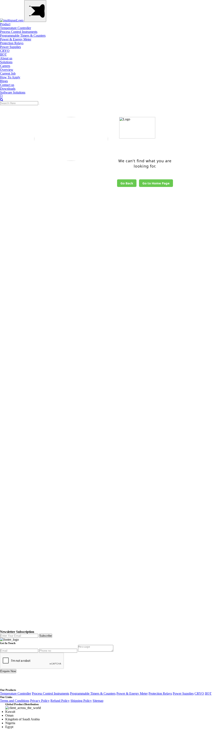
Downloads (7, 88)
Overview (6, 69)
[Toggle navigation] (35, 11)
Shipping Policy (81, 700)
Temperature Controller (15, 28)
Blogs (4, 81)
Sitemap (98, 700)
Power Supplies (10, 47)
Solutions (6, 62)
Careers (5, 66)
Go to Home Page (156, 183)
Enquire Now (8, 671)
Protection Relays (11, 43)
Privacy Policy (40, 700)
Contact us (7, 85)
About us (6, 58)
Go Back (126, 183)
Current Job (8, 73)
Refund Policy (60, 700)
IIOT (3, 54)
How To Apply (10, 77)
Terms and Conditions (14, 700)
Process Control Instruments (18, 32)
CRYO (4, 50)
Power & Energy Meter (15, 39)
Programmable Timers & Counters (23, 35)
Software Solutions (12, 92)
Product (5, 24)
